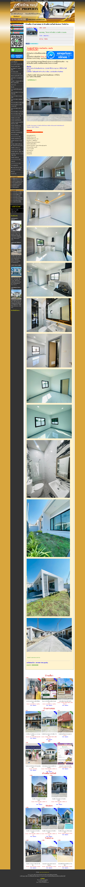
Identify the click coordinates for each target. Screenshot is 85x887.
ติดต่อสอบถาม (39, 0)
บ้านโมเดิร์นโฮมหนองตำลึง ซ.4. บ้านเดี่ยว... (65, 864)
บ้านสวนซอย (49, 708)
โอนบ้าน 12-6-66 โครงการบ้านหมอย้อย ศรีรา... (33, 767)
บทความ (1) (13, 84)
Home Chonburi (31, 874)
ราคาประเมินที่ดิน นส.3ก (17, 194)
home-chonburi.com (15, 22)
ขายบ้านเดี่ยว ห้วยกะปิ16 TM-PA (65, 701)
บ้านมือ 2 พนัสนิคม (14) (16, 125)
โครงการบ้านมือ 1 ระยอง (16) (17, 111)
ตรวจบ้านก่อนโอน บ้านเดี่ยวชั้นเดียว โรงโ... (33, 702)
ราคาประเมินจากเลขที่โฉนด (17, 191)
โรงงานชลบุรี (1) (14, 165)
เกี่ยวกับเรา (33, 0)
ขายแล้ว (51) (13, 173)
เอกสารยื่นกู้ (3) (14, 61)
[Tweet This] (34, 43)
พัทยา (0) (13, 171)
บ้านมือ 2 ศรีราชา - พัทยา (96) (17, 151)
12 (49, 741)
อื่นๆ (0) (12, 87)
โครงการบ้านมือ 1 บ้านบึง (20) (17, 102)
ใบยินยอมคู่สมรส (15, 187)
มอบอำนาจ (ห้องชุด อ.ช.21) (17, 181)
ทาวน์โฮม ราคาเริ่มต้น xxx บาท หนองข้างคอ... (33, 735)
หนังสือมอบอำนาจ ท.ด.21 (17, 179)
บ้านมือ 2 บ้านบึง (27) (15, 130)
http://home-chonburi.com (44, 872)
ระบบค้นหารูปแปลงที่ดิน (16, 201)
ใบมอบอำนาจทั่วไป (15, 185)
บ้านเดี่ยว (49, 675)
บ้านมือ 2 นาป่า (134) (15, 117)
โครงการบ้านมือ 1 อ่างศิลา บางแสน (28, 22)
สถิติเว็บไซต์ (16, 207)
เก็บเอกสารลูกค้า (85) (15, 66)
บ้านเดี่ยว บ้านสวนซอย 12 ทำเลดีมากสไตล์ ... (39, 799)
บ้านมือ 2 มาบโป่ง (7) (15, 128)
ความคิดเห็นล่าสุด (26, 0)
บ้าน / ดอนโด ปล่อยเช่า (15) (17, 64)
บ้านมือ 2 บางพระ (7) (15, 147)
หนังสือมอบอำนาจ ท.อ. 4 (17, 178)
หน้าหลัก (13, 0)
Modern (49, 806)
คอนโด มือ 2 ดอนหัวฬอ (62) (16, 132)
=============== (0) (15, 136)
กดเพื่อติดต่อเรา (32, 80)
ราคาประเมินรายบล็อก (16, 196)
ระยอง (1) (13, 161)
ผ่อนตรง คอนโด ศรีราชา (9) (17, 75)
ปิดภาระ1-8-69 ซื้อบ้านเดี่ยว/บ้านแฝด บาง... (49, 702)
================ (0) (16, 73)
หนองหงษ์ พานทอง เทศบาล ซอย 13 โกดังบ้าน (49, 864)
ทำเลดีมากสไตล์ (49, 773)
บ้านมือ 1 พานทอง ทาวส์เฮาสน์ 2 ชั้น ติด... (33, 864)
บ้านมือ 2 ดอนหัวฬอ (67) (16, 120)
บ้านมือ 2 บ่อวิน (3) (15, 157)
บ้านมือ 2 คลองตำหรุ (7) (16, 138)
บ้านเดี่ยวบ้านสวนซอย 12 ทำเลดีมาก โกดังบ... (49, 735)
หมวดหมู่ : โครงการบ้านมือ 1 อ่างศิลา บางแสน (52, 32)
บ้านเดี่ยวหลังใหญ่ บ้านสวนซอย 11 (65, 734)
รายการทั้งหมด (18, 0)
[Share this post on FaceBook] (28, 43)
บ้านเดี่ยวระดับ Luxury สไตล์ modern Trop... (65, 831)
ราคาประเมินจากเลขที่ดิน (17, 193)
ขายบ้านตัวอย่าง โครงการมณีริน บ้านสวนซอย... (49, 767)
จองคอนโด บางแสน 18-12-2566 (65, 766)
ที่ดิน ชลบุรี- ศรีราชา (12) (16, 167)
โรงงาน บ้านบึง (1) (15, 134)
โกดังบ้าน (49, 838)
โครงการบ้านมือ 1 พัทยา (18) (17, 113)
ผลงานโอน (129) (14, 71)
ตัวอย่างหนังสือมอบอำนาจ (17, 182)
